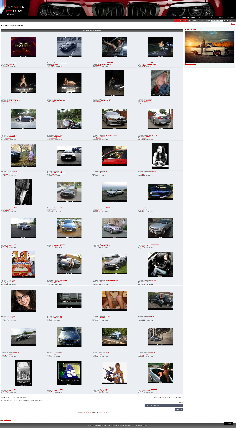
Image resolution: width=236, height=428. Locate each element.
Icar (101, 209)
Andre (147, 317)
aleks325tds (54, 174)
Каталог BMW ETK (230, 18)
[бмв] (69, 307)
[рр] (160, 199)
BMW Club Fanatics (15, 8)
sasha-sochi (149, 100)
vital (10, 390)
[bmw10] (160, 345)
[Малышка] (114, 96)
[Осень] (23, 166)
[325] (69, 165)
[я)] (23, 311)
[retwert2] (160, 168)
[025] (69, 201)
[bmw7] (114, 345)
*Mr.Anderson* (104, 390)
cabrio (56, 64)
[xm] (69, 92)
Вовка (10, 173)
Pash (97, 246)
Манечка (98, 65)
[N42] (69, 346)
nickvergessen (104, 412)
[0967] (23, 204)
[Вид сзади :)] (160, 129)
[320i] (23, 92)
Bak (101, 354)
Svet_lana (11, 281)
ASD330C (102, 317)
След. (180, 397)
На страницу (157, 397)
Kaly (147, 281)
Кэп (147, 245)
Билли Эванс (58, 245)
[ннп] (23, 56)
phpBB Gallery (87, 412)
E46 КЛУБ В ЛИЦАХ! (105, 64)
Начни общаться (182, 21)
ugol (147, 209)
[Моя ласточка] (160, 237)
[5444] (69, 384)
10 (176, 397)
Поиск (20, 400)
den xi (52, 319)
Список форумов (7, 400)
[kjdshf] (160, 309)
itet (55, 354)
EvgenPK (11, 64)
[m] (23, 277)
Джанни (148, 173)
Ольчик (148, 390)
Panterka (102, 136)
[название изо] (69, 56)
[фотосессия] (69, 274)
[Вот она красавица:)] (114, 129)
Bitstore (143, 425)
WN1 (101, 281)
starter (10, 245)
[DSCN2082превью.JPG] (114, 274)
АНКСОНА (57, 281)
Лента (233, 24)
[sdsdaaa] (23, 345)
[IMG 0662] (160, 277)
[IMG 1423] (69, 237)
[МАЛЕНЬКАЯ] (114, 56)
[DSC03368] (114, 201)
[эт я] (160, 96)
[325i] (114, 237)
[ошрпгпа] (114, 310)
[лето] (23, 129)
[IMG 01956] (160, 382)
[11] (23, 386)
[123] (23, 237)
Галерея (15, 400)
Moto (221, 18)
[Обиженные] (160, 56)
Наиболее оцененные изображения (92, 30)
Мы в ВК (184, 18)
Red (101, 173)
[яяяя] (69, 129)
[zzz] (114, 165)
